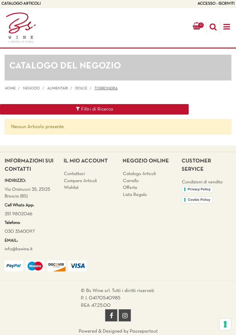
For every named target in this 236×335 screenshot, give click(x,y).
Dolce (81, 88)
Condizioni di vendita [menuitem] (202, 182)
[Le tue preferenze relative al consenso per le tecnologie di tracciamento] (225, 324)
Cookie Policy (199, 199)
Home (10, 88)
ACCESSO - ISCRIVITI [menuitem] (216, 4)
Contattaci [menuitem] (74, 174)
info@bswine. (17, 249)
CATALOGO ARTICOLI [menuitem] (21, 4)
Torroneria (106, 88)
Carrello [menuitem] (131, 181)
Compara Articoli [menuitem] (80, 181)
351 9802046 (19, 214)
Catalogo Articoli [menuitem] (139, 174)
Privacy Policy (199, 189)
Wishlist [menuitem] (71, 187)
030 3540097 (20, 231)
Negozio (31, 88)
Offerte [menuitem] (130, 187)
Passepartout (144, 331)
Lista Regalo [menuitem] (135, 195)
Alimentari (57, 88)
